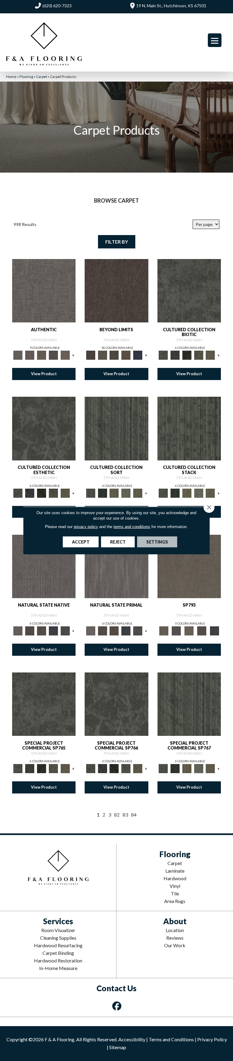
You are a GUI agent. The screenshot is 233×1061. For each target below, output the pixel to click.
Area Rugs (174, 901)
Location (175, 930)
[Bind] (116, 428)
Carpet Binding (58, 953)
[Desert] (102, 354)
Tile (175, 893)
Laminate (174, 871)
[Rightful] (201, 630)
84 (134, 814)
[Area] (116, 290)
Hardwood (175, 878)
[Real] (65, 354)
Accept (80, 541)
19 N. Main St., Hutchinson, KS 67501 (171, 5)
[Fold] (114, 492)
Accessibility (131, 1039)
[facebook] (117, 1006)
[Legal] (54, 354)
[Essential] (30, 630)
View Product (44, 373)
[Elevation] (114, 354)
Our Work (174, 945)
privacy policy (86, 526)
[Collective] (187, 354)
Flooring (26, 76)
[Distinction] (210, 354)
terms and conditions (131, 526)
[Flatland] (138, 354)
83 (125, 814)
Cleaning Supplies (58, 938)
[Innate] (54, 630)
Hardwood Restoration (58, 960)
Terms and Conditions (171, 1039)
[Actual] (44, 290)
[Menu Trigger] (214, 40)
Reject (118, 541)
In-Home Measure (58, 968)
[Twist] (138, 492)
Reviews (175, 938)
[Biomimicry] (189, 290)
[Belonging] (44, 566)
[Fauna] (126, 354)
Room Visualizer (58, 930)
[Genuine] (42, 354)
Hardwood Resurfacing (58, 945)
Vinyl (175, 886)
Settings (157, 541)
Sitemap (117, 1047)
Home (11, 76)
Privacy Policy (212, 1039)
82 (117, 814)
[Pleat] (126, 492)
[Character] (175, 354)
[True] (214, 630)
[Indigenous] (42, 630)
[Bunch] (102, 492)
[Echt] (30, 354)
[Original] (65, 630)
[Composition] (199, 354)
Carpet (41, 76)
